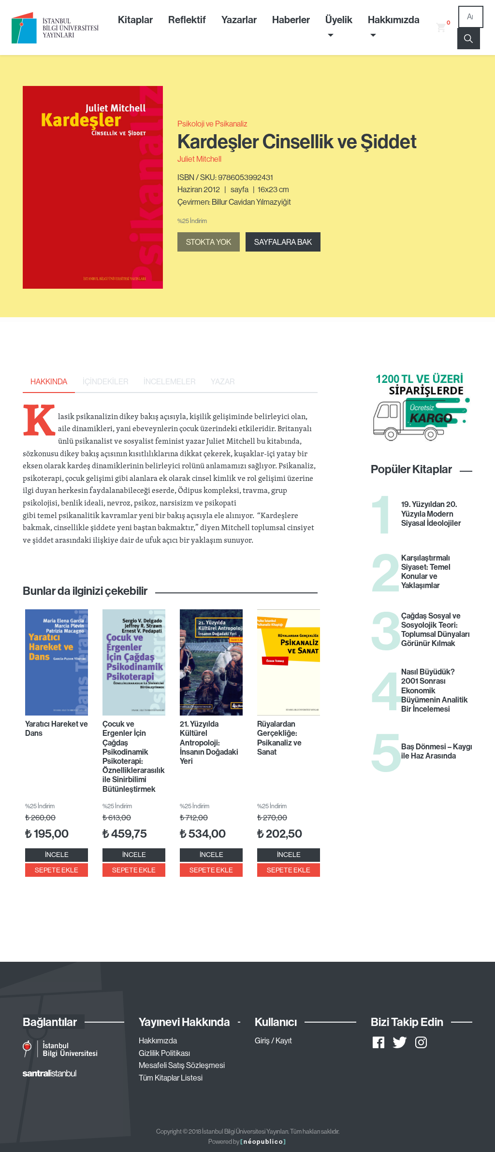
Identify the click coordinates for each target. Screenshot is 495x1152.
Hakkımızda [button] (394, 19)
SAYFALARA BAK (283, 242)
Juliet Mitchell (199, 159)
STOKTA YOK (208, 242)
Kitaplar (135, 19)
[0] (437, 27)
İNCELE (57, 854)
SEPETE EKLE (56, 870)
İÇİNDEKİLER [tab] (105, 381)
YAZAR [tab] (222, 381)
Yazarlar (239, 19)
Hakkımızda (158, 1040)
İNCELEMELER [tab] (169, 381)
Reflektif (187, 19)
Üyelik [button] (338, 19)
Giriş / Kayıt (273, 1040)
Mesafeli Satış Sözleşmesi (182, 1065)
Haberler (291, 19)
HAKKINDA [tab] (48, 381)
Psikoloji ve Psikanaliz (212, 123)
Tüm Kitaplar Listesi (171, 1077)
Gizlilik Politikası (164, 1053)
